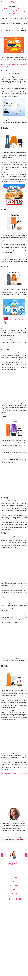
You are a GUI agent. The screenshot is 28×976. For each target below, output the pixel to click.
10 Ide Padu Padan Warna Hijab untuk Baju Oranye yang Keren (17, 320)
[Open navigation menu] (2, 1)
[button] (2, 855)
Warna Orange (16, 6)
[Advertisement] (14, 386)
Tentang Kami (14, 881)
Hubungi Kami (14, 885)
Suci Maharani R (16, 13)
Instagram (19, 839)
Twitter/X (4, 840)
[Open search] (26, 1)
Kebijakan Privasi (14, 889)
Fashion (10, 6)
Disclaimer (14, 893)
